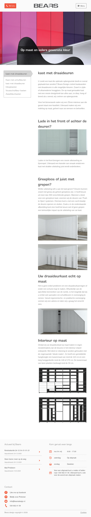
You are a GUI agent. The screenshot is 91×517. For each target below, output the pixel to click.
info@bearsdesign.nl (17, 501)
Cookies (83, 512)
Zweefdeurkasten (13, 94)
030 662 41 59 (15, 505)
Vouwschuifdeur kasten (16, 91)
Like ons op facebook (18, 492)
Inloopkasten (11, 87)
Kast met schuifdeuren (16, 80)
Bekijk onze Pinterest (17, 497)
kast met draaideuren (15, 84)
